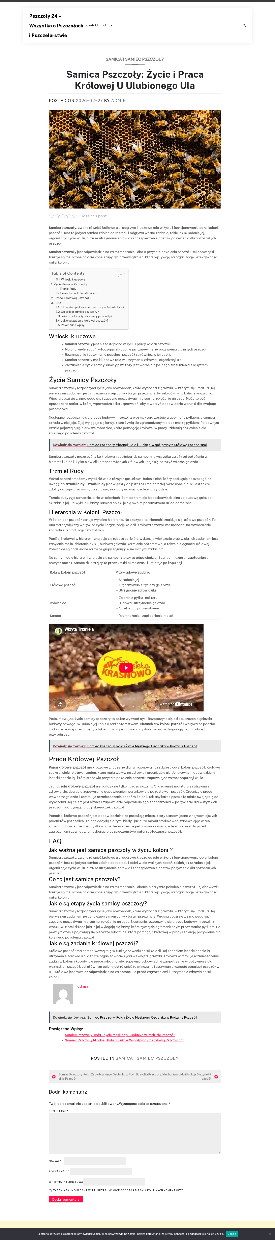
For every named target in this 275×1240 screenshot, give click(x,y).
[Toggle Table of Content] (119, 273)
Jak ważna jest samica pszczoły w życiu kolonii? (92, 307)
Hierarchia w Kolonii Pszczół (78, 293)
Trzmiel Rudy (68, 289)
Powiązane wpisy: (73, 325)
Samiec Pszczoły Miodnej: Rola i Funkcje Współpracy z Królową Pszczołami (124, 1040)
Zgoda (232, 1233)
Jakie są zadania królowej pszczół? (84, 320)
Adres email (59, 1171)
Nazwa (55, 1160)
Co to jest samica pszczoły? (80, 312)
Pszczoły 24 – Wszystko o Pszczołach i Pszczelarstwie (56, 25)
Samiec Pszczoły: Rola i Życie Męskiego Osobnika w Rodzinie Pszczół (120, 1035)
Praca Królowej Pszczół (72, 298)
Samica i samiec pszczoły (135, 59)
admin (118, 100)
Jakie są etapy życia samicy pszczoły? (87, 316)
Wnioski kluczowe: (73, 279)
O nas (107, 25)
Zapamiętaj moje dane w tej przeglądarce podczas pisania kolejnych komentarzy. (118, 1190)
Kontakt (92, 25)
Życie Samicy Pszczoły (70, 284)
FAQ (58, 303)
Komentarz (58, 1111)
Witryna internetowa (66, 1181)
